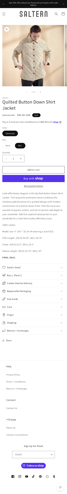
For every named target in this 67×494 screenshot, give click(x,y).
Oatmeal (10, 133)
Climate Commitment (17, 434)
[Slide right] (40, 92)
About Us (11, 427)
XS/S (10, 146)
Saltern (37, 491)
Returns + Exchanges (16, 388)
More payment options (33, 186)
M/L (20, 145)
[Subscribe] (51, 454)
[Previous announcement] (3, 4)
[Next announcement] (63, 4)
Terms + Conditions (16, 381)
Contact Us (11, 408)
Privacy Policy (13, 374)
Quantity (6, 152)
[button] (3, 14)
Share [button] (9, 340)
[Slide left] (26, 92)
